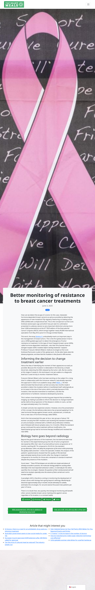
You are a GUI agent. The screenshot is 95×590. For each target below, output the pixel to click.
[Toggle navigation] (88, 4)
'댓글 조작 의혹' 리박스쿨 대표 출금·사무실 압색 (70, 510)
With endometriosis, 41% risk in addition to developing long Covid (27, 511)
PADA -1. (59, 383)
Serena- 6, (39, 336)
